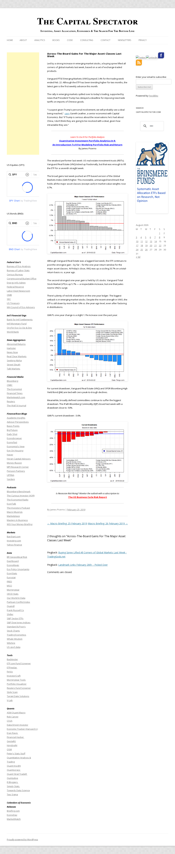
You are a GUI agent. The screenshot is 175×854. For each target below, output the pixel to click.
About (23, 40)
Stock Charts (13, 630)
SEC (9, 299)
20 (151, 245)
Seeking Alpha (14, 360)
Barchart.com (14, 536)
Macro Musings (15, 511)
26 (146, 249)
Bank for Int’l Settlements (20, 319)
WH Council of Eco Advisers (21, 307)
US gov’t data (13, 647)
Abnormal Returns (16, 344)
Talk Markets (13, 368)
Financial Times (15, 393)
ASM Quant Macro (16, 712)
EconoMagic (13, 565)
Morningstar (13, 589)
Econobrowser (14, 438)
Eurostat (11, 577)
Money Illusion (14, 462)
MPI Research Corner (18, 466)
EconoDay (12, 814)
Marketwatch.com (16, 397)
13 (151, 241)
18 (141, 245)
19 (146, 245)
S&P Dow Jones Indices (18, 622)
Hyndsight (12, 745)
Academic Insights (16, 417)
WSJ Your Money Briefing (19, 524)
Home (10, 40)
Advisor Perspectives (18, 421)
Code (70, 40)
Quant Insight (14, 765)
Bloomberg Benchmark (18, 491)
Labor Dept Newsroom (18, 290)
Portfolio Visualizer (16, 683)
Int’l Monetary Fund (16, 323)
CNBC (9, 385)
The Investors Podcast (18, 507)
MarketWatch (14, 819)
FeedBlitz (153, 95)
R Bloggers (12, 782)
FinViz (10, 671)
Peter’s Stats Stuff (16, 753)
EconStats (12, 573)
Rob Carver (12, 716)
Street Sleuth (13, 364)
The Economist (14, 389)
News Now (12, 352)
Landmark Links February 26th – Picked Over (83, 564)
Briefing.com (13, 810)
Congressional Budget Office (21, 278)
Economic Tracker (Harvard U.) (22, 728)
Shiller (10, 614)
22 (160, 245)
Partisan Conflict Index (18, 602)
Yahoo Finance (14, 544)
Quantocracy (14, 769)
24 (137, 249)
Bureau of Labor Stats (18, 270)
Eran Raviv (12, 733)
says (67, 113)
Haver (10, 454)
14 (155, 241)
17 (137, 245)
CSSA (9, 720)
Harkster (11, 348)
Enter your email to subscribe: (151, 76)
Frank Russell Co (15, 610)
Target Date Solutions (18, 696)
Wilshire (11, 643)
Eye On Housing (15, 450)
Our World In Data (16, 597)
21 (155, 245)
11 (141, 241)
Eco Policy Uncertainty (18, 569)
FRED (9, 581)
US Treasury (13, 303)
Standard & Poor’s (16, 626)
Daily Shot (12, 434)
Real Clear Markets (16, 356)
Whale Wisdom (14, 638)
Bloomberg (12, 380)
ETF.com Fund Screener (19, 663)
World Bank (13, 331)
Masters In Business (17, 520)
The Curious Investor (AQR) (21, 495)
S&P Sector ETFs (15, 618)
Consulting (86, 40)
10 (137, 241)
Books (55, 40)
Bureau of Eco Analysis (19, 266)
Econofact (12, 442)
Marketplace (13, 516)
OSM (9, 749)
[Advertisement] (23, 103)
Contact (105, 40)
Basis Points (13, 426)
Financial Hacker (15, 737)
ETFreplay (12, 667)
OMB (9, 294)
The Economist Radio (17, 499)
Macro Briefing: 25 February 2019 (67, 523)
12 (146, 241)
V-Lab (10, 700)
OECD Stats (12, 593)
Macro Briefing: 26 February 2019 (108, 523)
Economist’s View (15, 446)
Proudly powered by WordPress (22, 839)
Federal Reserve (15, 286)
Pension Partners (16, 471)
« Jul (138, 256)
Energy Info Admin (16, 282)
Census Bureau (15, 274)
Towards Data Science (18, 790)
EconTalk (11, 503)
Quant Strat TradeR (17, 774)
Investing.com (14, 540)
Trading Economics (16, 634)
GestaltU (11, 741)
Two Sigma (12, 794)
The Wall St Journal (16, 405)
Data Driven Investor (17, 724)
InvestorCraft (14, 675)
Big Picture (12, 430)
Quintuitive (12, 778)
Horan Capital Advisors (19, 458)
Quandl (11, 606)
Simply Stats (13, 786)
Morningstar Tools (16, 679)
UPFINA (10, 475)
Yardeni (11, 479)
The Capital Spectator (87, 21)
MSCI (9, 585)
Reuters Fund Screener (19, 688)
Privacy (143, 40)
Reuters (11, 401)
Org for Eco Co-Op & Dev (19, 327)
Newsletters (124, 40)
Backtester (12, 659)
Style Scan (12, 692)
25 (141, 249)
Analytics (39, 40)
